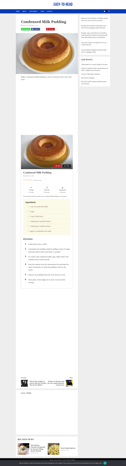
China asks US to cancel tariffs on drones (94, 64)
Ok (105, 463)
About (24, 11)
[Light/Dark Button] (105, 11)
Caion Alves (25, 25)
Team (42, 11)
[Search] (109, 11)
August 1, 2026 (65, 450)
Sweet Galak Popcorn (68, 448)
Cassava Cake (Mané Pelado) (90, 74)
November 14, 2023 (34, 25)
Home (18, 11)
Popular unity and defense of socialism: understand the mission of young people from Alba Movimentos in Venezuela (94, 35)
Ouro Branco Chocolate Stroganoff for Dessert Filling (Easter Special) (38, 448)
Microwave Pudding (87, 78)
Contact (50, 11)
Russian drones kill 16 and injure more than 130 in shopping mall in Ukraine (94, 27)
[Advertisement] (46, 93)
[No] (124, 463)
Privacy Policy (71, 460)
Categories (33, 11)
